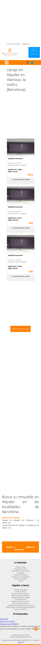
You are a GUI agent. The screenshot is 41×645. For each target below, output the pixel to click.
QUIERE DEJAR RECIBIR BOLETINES (20, 637)
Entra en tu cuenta (7, 621)
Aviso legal (20, 573)
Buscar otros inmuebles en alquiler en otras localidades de (20, 547)
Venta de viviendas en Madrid (21, 598)
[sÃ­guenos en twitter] (32, 62)
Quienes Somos (20, 567)
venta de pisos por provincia (20, 603)
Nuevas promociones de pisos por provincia (21, 605)
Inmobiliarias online (20, 599)
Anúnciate (4, 618)
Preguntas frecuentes (20, 569)
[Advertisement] (20, 20)
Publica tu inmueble (34, 51)
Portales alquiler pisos (20, 590)
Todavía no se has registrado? (20, 577)
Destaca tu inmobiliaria (9, 624)
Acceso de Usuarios (13, 44)
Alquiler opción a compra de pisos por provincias (20, 607)
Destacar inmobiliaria (20, 609)
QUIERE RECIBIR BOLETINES (20, 635)
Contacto (20, 581)
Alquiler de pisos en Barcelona (20, 596)
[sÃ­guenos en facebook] (27, 62)
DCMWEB (20, 642)
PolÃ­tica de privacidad (20, 575)
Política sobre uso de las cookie (20, 571)
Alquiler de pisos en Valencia (20, 594)
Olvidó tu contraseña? (20, 579)
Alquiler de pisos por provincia (20, 601)
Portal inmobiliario (20, 592)
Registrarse (26, 44)
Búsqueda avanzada (20, 329)
